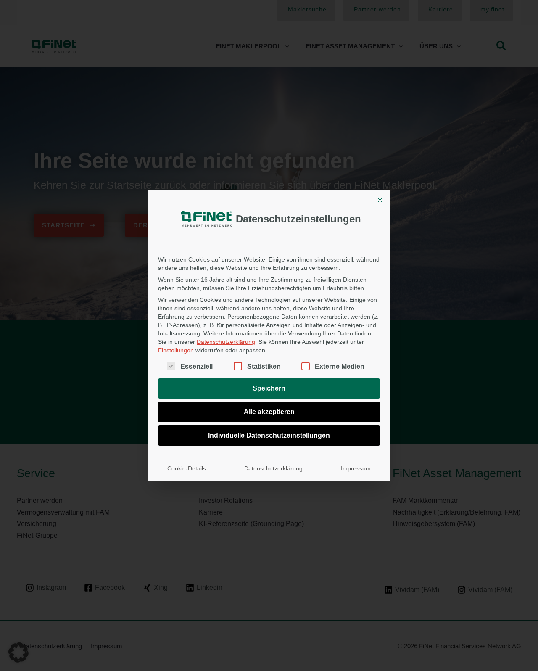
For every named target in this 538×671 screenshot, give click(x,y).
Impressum (356, 468)
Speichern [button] (269, 388)
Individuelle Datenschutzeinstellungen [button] (269, 435)
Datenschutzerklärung (226, 341)
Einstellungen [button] (176, 350)
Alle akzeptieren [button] (269, 411)
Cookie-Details (186, 468)
